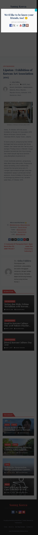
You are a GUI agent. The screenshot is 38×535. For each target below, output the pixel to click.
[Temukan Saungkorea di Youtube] (20, 25)
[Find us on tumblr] (24, 25)
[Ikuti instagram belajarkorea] (27, 25)
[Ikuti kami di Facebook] (10, 25)
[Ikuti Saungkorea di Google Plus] (17, 26)
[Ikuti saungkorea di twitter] (14, 25)
